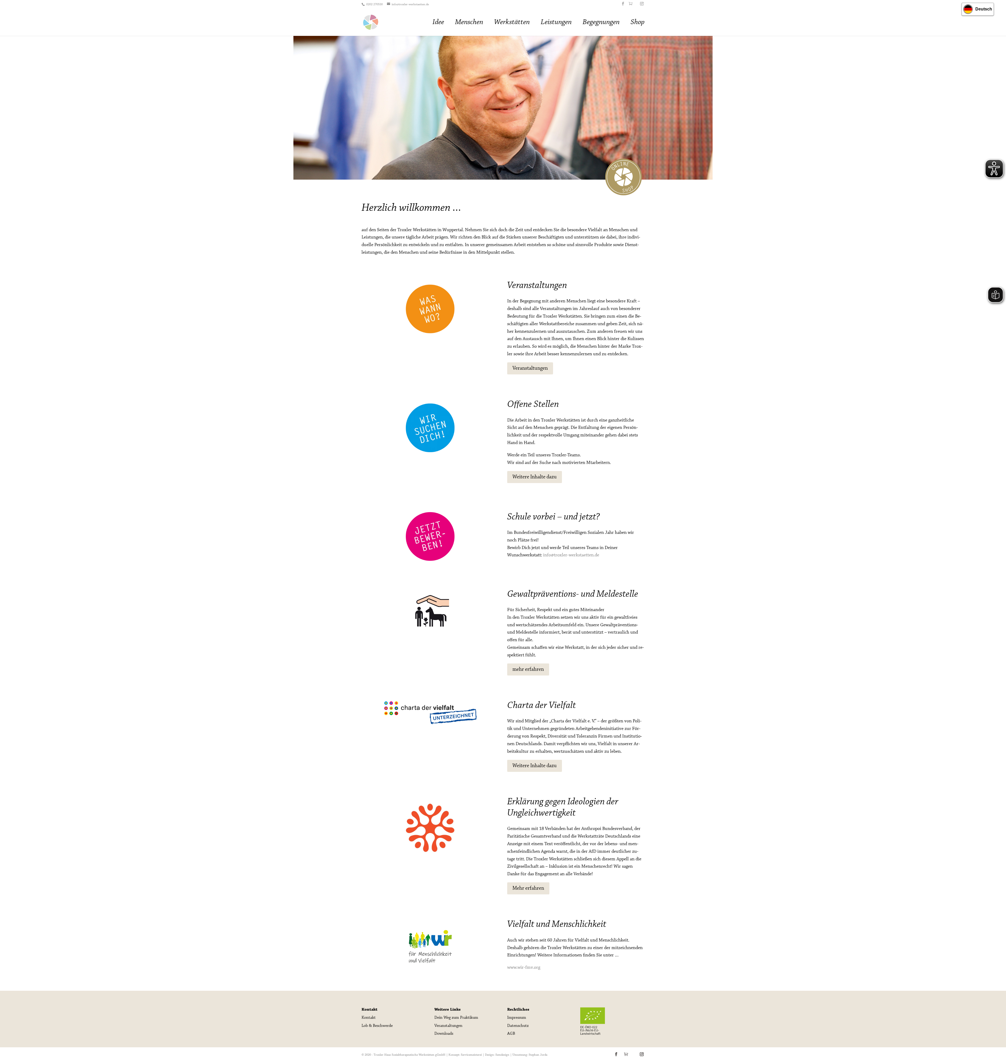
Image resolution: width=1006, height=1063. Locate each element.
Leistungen (556, 23)
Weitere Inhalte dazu (534, 477)
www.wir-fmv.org (523, 967)
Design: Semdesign (497, 1054)
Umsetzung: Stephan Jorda (529, 1054)
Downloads (443, 1034)
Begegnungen (601, 23)
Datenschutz (518, 1026)
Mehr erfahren (528, 888)
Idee (438, 23)
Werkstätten (512, 23)
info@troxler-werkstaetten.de (571, 555)
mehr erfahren (528, 669)
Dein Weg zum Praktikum (456, 1018)
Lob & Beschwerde (377, 1026)
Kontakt (369, 1018)
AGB (511, 1034)
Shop (637, 23)
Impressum (516, 1018)
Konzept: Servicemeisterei (465, 1054)
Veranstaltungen (530, 368)
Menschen (469, 23)
